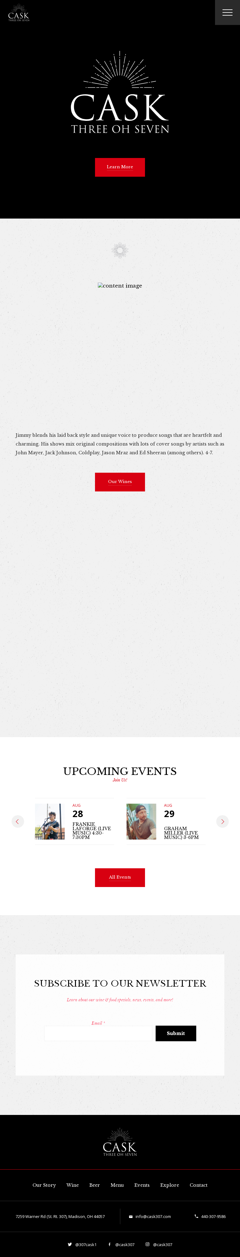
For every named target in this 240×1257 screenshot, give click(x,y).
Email (98, 1023)
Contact (199, 1185)
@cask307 (124, 1244)
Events (142, 1185)
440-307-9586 (213, 1216)
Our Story (44, 1185)
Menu (117, 1185)
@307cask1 (85, 1244)
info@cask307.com (153, 1216)
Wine (73, 1185)
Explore (169, 1185)
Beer (94, 1185)
